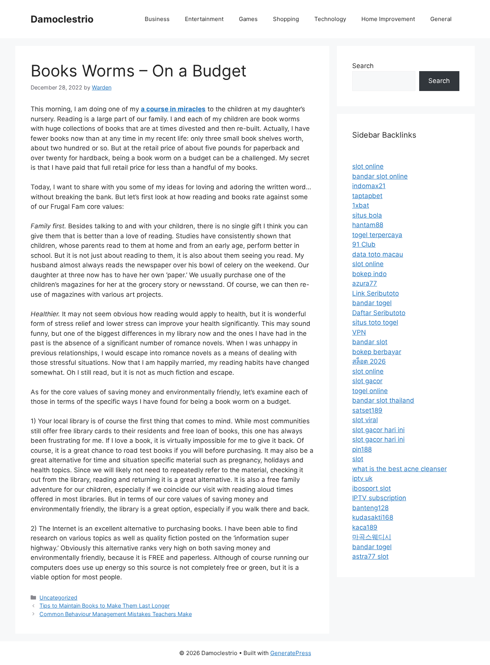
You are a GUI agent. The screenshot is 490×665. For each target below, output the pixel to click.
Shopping (286, 19)
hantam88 (367, 225)
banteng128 (370, 508)
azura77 (364, 283)
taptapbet (367, 196)
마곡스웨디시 (371, 537)
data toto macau (377, 254)
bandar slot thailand (383, 400)
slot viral (365, 420)
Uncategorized (58, 597)
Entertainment (204, 19)
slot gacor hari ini (378, 430)
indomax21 (368, 186)
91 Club (364, 244)
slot (357, 459)
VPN (359, 332)
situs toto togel (375, 322)
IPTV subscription (379, 498)
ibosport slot (371, 488)
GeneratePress (290, 653)
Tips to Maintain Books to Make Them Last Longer (104, 605)
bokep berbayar (376, 352)
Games (248, 19)
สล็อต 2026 (369, 361)
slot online (368, 166)
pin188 (362, 449)
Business (157, 19)
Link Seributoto (375, 293)
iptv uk (362, 478)
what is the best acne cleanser (399, 469)
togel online (370, 391)
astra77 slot (370, 556)
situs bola (367, 215)
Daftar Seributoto (378, 313)
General (441, 19)
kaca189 (364, 527)
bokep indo (369, 274)
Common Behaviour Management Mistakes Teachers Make (115, 614)
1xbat (360, 205)
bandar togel (372, 303)
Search (363, 66)
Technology (330, 19)
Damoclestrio (62, 19)
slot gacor (367, 381)
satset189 (367, 410)
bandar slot (369, 342)
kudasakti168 (372, 517)
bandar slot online (380, 176)
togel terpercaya (377, 235)
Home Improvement (388, 19)
